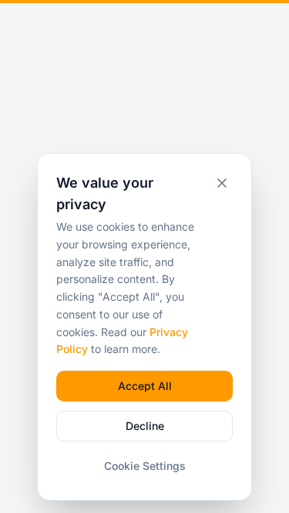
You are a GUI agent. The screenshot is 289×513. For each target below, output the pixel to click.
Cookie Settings (145, 465)
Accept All (145, 385)
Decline (145, 425)
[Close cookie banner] (222, 183)
